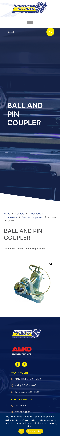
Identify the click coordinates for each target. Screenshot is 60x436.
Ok (21, 431)
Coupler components (33, 217)
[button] (51, 264)
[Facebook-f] (17, 364)
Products (19, 213)
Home (7, 213)
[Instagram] (24, 364)
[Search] (50, 32)
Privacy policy (35, 431)
